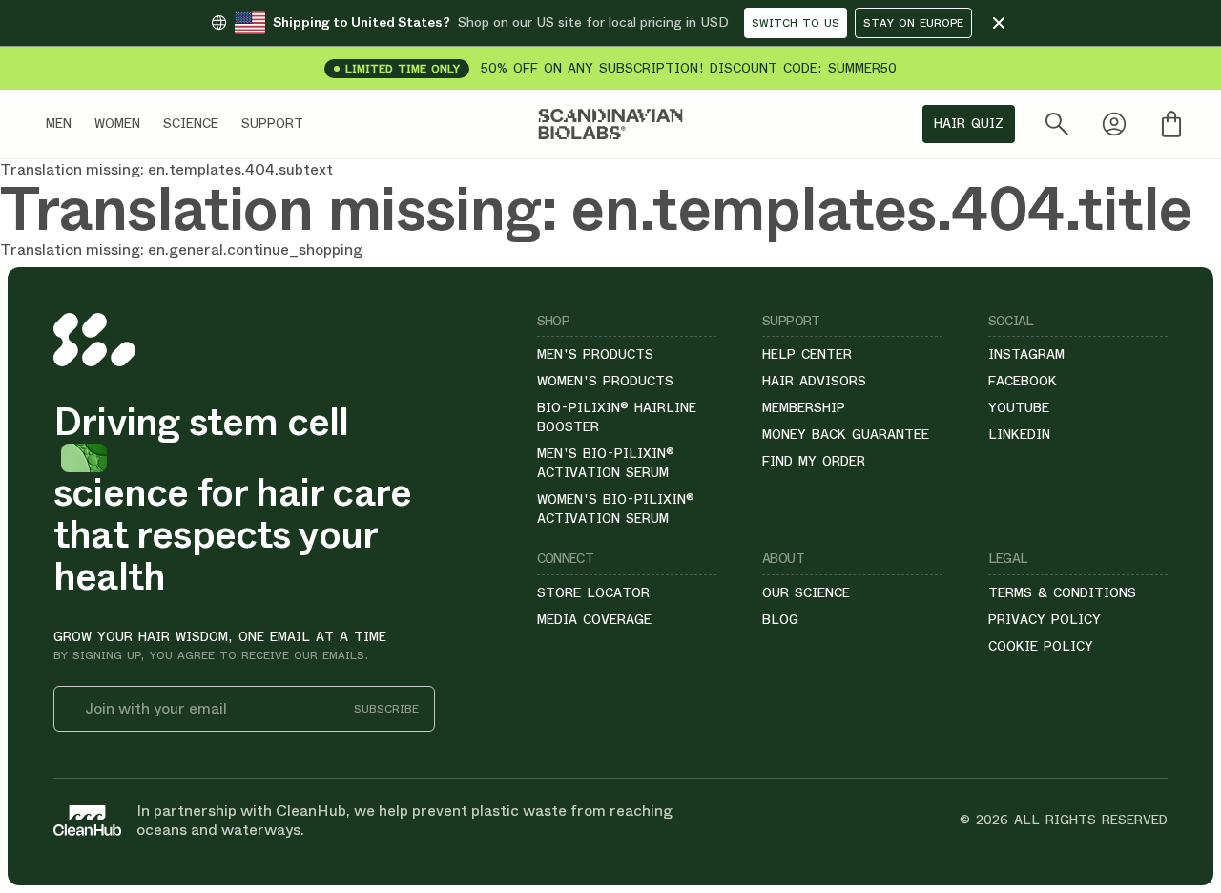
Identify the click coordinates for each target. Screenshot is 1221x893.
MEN (59, 123)
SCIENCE (190, 123)
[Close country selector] (998, 22)
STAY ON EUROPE (913, 22)
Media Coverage (594, 619)
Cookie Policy (1040, 645)
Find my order (813, 460)
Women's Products (605, 380)
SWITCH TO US (795, 22)
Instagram (1026, 353)
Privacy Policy (1044, 619)
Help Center (807, 353)
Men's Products (595, 353)
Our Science (806, 592)
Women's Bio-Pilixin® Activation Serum (615, 508)
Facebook (1022, 380)
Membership (803, 407)
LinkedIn (1019, 434)
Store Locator (593, 592)
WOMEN (117, 123)
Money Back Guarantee (845, 434)
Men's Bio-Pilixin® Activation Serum (605, 463)
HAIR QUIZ (969, 123)
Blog (780, 619)
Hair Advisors (814, 380)
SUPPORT (272, 123)
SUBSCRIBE (386, 709)
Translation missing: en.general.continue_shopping (181, 249)
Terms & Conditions (1062, 592)
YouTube (1018, 407)
